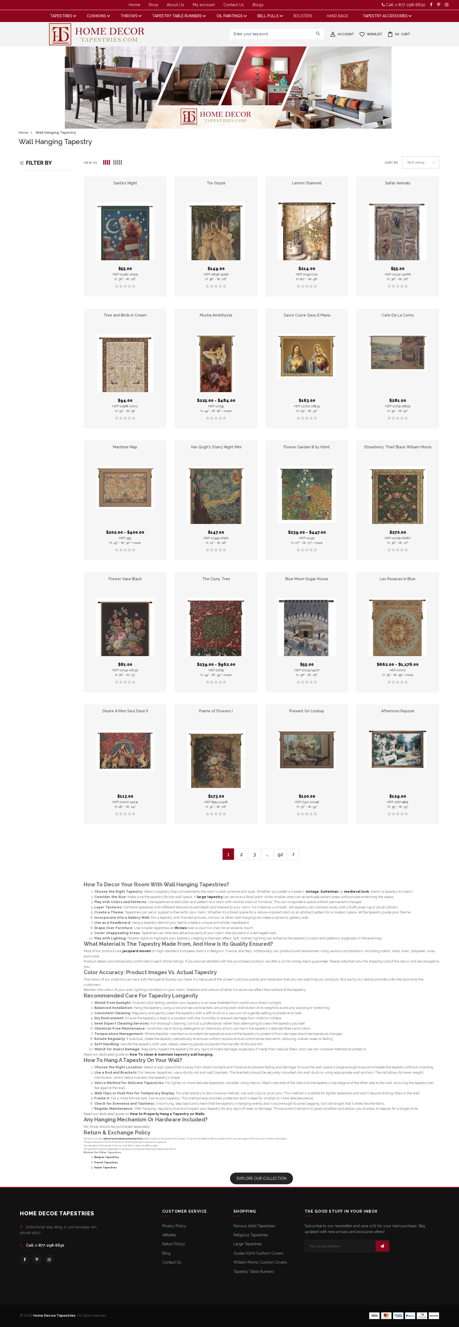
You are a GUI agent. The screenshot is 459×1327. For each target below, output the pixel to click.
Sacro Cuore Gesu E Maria (307, 315)
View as (90, 162)
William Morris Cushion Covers (260, 1262)
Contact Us (233, 5)
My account (204, 5)
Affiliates (169, 1235)
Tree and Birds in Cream (125, 315)
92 (280, 854)
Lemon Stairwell (307, 183)
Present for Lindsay (306, 711)
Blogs (258, 5)
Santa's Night (125, 183)
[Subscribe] (382, 1246)
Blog (166, 1253)
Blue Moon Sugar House (306, 579)
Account (346, 34)
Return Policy (173, 1244)
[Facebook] (24, 1259)
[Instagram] (49, 1259)
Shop (153, 5)
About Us (175, 5)
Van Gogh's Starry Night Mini (216, 447)
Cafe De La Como (398, 315)
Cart (402, 34)
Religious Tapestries (250, 1235)
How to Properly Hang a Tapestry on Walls (167, 1114)
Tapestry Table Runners (253, 1271)
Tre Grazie (216, 183)
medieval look (356, 892)
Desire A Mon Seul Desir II (125, 711)
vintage (312, 892)
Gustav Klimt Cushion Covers (258, 1253)
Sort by (391, 162)
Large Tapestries (247, 1244)
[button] (107, 162)
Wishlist (374, 34)
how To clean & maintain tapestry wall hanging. (172, 1054)
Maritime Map (125, 447)
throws (180, 928)
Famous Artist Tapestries (254, 1226)
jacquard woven (136, 951)
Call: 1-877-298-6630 (405, 4)
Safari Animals (397, 183)
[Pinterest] (37, 1259)
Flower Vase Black (125, 579)
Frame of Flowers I (216, 711)
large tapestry (210, 897)
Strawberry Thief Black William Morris (398, 447)
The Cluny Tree (216, 579)
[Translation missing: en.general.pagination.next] (293, 854)
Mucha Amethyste (216, 315)
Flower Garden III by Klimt (307, 447)
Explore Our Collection (261, 1178)
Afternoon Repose (397, 711)
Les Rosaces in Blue (397, 579)
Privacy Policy (174, 1226)
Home (134, 5)
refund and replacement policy (123, 1138)
